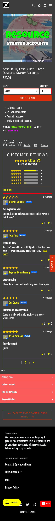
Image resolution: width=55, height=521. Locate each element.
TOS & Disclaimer (13, 472)
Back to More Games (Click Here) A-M (29, 414)
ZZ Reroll (31, 512)
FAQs (7, 479)
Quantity (44, 86)
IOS (35, 145)
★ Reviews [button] (52, 263)
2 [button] (25, 362)
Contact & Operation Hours (18, 464)
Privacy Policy (12, 487)
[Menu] (50, 5)
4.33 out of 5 (34, 160)
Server (6, 86)
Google (27, 145)
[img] (10, 197)
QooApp (44, 145)
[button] (16, 171)
